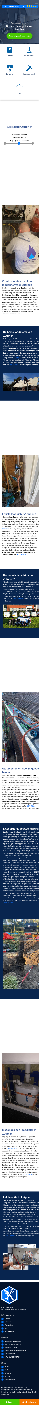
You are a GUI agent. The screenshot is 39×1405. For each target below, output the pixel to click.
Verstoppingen (9, 1325)
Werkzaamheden (10, 1370)
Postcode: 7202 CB (11, 1347)
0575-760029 (15, 365)
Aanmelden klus (10, 1379)
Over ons (8, 1373)
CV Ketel (7, 1318)
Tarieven (7, 1376)
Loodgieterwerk (10, 1331)
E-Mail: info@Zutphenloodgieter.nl (15, 1350)
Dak (6, 1328)
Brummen (17, 358)
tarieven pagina (13, 1148)
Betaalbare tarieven (19, 135)
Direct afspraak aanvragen (19, 36)
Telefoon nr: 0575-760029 (13, 1341)
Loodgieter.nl (5, 1389)
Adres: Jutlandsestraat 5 (12, 1344)
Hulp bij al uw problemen (19, 141)
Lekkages (8, 1322)
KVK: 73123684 (10, 1354)
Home (7, 1367)
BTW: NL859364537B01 (12, 1357)
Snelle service (19, 137)
